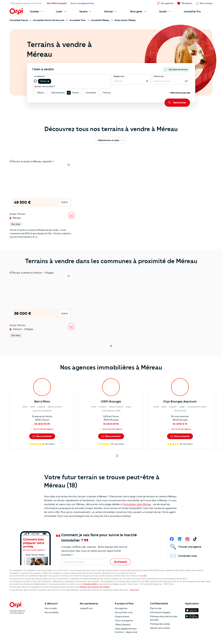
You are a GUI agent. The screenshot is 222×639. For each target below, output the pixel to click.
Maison (40, 92)
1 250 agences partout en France (26, 3)
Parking (107, 92)
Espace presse (122, 616)
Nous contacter (44, 436)
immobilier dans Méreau (137, 504)
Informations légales (160, 612)
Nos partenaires (89, 603)
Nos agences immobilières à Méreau (111, 367)
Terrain (75, 92)
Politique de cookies (160, 624)
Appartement (58, 92)
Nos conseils (51, 608)
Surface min (159, 76)
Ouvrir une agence (124, 620)
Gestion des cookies (160, 628)
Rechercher (179, 102)
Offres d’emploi (122, 624)
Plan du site (155, 608)
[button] (48, 81)
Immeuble (91, 92)
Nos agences (121, 608)
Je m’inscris (120, 561)
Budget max (119, 76)
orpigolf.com (86, 608)
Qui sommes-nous (124, 612)
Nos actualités (52, 612)
